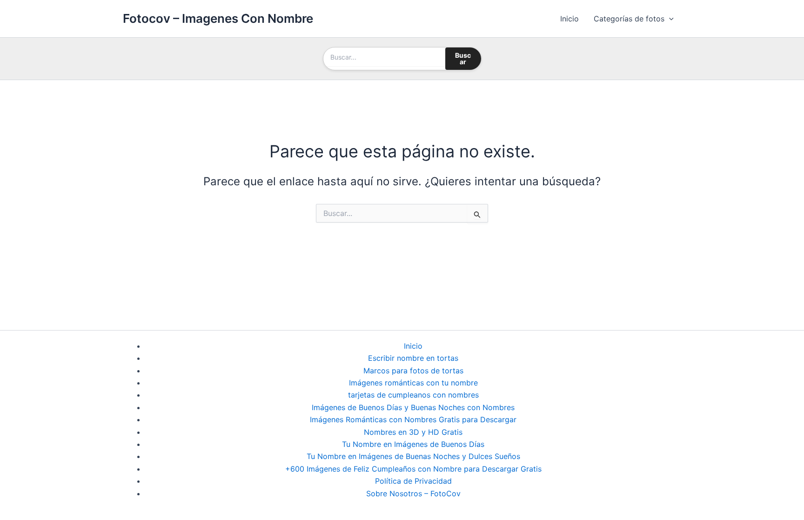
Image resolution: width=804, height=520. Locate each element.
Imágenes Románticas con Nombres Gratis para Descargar (413, 419)
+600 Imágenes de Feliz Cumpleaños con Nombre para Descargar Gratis (413, 468)
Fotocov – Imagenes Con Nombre (218, 18)
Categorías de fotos (629, 18)
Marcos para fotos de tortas (413, 370)
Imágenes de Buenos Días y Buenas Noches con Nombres (413, 407)
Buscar (463, 58)
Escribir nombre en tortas (413, 358)
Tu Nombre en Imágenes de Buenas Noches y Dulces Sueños (413, 456)
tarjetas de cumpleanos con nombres (413, 394)
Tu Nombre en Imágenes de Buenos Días (413, 444)
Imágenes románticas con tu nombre (413, 382)
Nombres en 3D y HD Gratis (413, 432)
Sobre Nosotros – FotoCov (413, 493)
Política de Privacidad (413, 481)
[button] (669, 18)
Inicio (569, 18)
